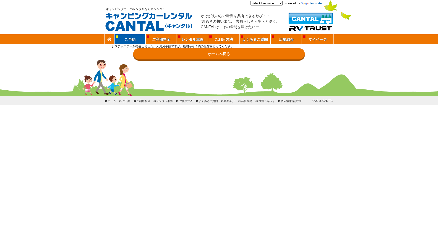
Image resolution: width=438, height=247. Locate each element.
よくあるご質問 (255, 39)
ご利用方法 (224, 39)
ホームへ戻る (219, 54)
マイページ (317, 39)
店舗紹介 (286, 39)
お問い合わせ (266, 101)
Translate (315, 3)
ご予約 (126, 101)
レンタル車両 (192, 39)
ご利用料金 (161, 39)
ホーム (112, 101)
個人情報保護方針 (292, 101)
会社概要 (246, 101)
